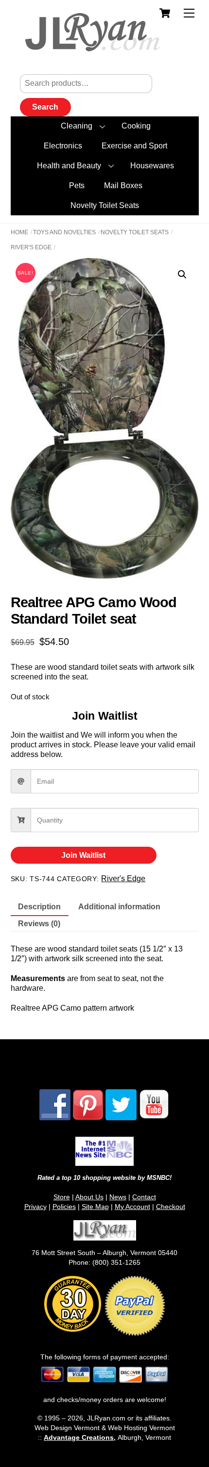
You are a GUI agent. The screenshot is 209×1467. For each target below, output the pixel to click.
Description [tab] (39, 907)
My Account (132, 1206)
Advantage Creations (79, 1437)
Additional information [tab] (119, 907)
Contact (144, 1197)
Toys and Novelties (64, 232)
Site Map (95, 1206)
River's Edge (31, 247)
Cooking (136, 126)
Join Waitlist (83, 855)
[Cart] (164, 13)
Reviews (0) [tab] (39, 923)
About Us (89, 1197)
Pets (77, 185)
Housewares (152, 165)
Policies (64, 1206)
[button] (182, 274)
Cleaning (76, 126)
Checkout (170, 1206)
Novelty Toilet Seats (104, 205)
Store (61, 1197)
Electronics (63, 146)
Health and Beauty (69, 165)
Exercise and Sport (134, 146)
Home (19, 232)
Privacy (35, 1206)
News (117, 1197)
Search (45, 107)
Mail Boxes (123, 185)
